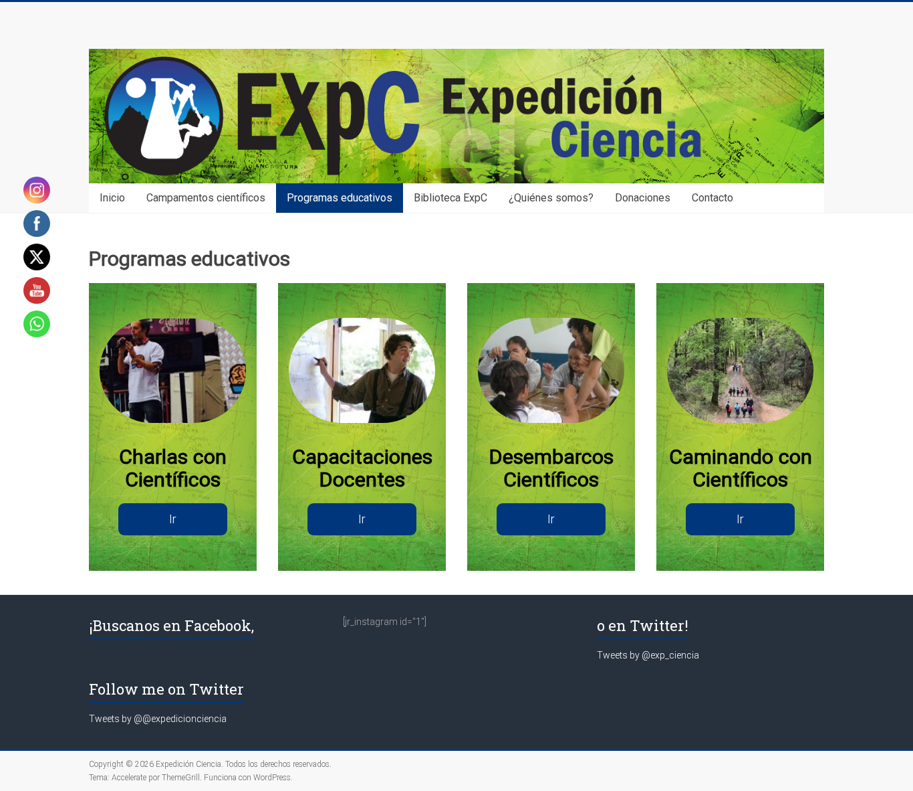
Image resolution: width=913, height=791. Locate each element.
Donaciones (642, 197)
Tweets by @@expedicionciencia (158, 718)
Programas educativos (339, 197)
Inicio (112, 197)
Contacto (712, 197)
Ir (172, 519)
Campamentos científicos (205, 197)
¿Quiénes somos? (551, 197)
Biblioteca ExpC (450, 197)
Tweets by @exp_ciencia (648, 655)
